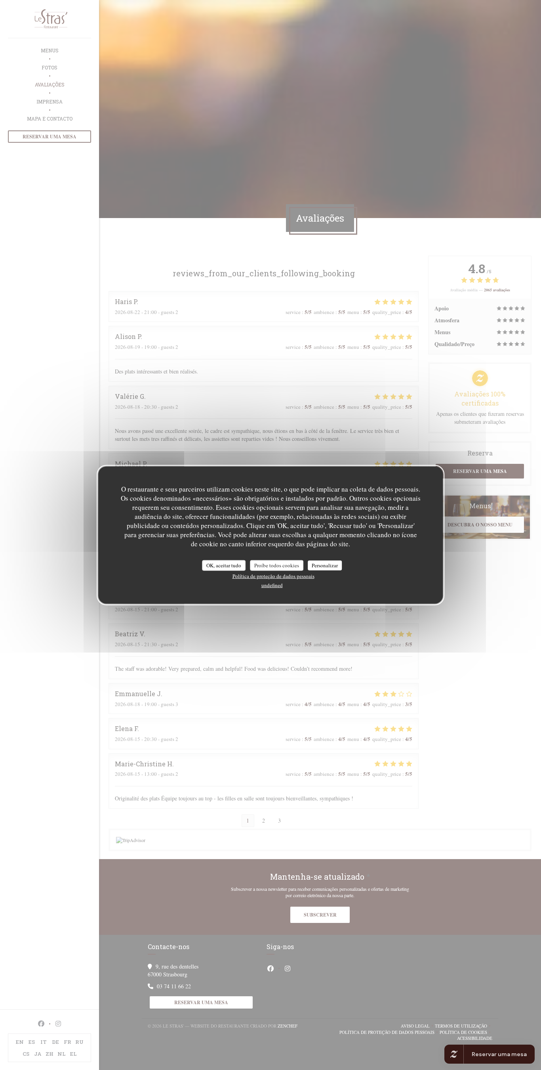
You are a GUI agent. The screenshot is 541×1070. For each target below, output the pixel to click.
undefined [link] (272, 585)
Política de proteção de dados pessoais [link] (273, 576)
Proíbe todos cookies (276, 564)
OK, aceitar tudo (223, 564)
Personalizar (325, 564)
